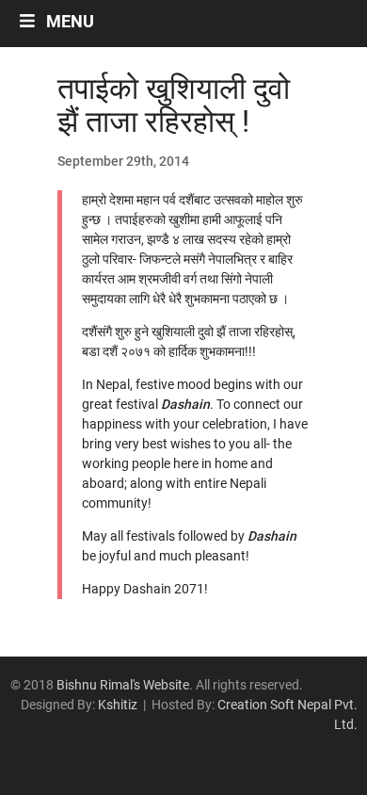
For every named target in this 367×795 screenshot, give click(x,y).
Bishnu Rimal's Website (122, 684)
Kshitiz (117, 704)
